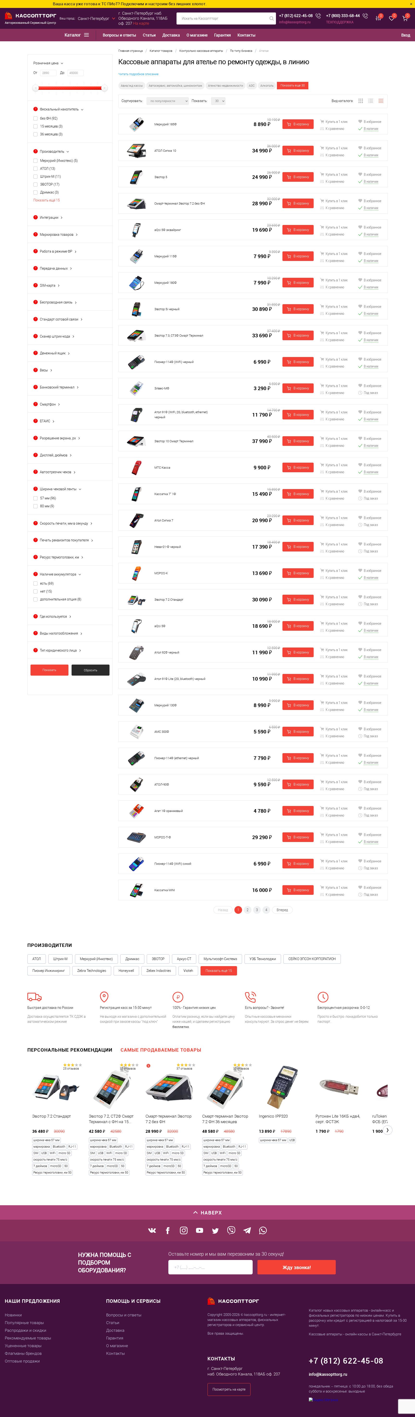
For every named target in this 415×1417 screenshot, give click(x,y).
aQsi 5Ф (159, 626)
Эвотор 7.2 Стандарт (168, 599)
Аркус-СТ (184, 959)
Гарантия (222, 35)
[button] (387, 1130)
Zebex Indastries (158, 971)
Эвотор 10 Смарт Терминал (173, 441)
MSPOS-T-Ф (162, 837)
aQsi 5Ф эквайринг (167, 230)
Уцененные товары (23, 1345)
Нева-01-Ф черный (167, 547)
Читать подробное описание (138, 74)
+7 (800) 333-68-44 (343, 15)
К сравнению (334, 128)
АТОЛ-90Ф (161, 784)
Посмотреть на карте (229, 1389)
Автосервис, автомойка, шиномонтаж (175, 85)
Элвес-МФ (161, 388)
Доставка (171, 35)
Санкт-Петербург (93, 18)
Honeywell (126, 971)
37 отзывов (128, 1068)
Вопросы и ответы (119, 35)
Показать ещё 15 (46, 200)
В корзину (301, 124)
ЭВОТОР (50, 184)
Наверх (211, 1212)
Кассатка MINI (164, 890)
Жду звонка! (297, 1267)
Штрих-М (50, 176)
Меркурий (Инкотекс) (59, 161)
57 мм (48, 498)
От (35, 73)
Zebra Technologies (91, 971)
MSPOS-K (161, 573)
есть (47, 583)
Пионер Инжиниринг (48, 971)
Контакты (247, 35)
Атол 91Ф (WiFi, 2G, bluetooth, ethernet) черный (181, 414)
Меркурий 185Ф (165, 124)
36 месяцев (51, 134)
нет (46, 591)
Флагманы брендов (23, 1353)
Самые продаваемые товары (161, 1050)
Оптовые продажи (22, 1361)
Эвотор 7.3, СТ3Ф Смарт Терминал (178, 335)
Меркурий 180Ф (165, 283)
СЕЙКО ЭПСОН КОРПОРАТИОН (312, 959)
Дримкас (49, 192)
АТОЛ (47, 168)
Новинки (13, 1315)
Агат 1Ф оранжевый (168, 811)
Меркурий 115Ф (165, 256)
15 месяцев (51, 126)
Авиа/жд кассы (132, 85)
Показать (49, 670)
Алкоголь (267, 85)
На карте (141, 23)
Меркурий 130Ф (165, 705)
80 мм (47, 506)
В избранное (372, 121)
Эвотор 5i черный (166, 309)
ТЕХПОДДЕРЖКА (340, 22)
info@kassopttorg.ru (295, 22)
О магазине (197, 35)
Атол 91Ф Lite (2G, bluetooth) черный (179, 679)
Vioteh (188, 971)
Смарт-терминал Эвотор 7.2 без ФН (179, 203)
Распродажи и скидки (25, 1330)
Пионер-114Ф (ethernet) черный (176, 758)
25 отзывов (71, 1068)
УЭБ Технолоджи (263, 959)
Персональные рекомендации (69, 1050)
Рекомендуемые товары (28, 1338)
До (62, 73)
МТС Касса (162, 467)
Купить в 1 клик (336, 121)
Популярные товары (24, 1322)
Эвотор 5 (160, 177)
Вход (405, 35)
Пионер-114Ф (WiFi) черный (174, 362)
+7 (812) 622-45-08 (296, 15)
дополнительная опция (60, 599)
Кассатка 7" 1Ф (165, 494)
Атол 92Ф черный (166, 652)
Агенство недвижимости (225, 85)
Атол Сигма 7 (163, 520)
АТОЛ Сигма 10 (165, 150)
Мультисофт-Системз (220, 959)
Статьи (149, 35)
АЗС (252, 85)
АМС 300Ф (161, 731)
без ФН (49, 118)
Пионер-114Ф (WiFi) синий (172, 864)
